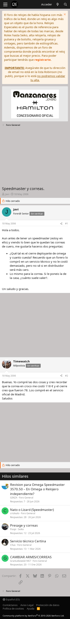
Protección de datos (47, 605)
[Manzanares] (35, 104)
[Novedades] (57, 4)
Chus (13, 545)
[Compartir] (61, 223)
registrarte (42, 60)
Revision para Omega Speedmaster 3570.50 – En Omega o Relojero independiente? (37, 489)
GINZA (13, 497)
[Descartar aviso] (64, 15)
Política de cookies (13, 608)
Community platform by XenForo (33, 615)
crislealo (14, 513)
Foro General (26, 497)
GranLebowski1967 (20, 561)
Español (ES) (12, 599)
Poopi (13, 529)
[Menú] (5, 4)
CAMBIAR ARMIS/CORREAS (31, 557)
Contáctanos (10, 605)
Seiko (21, 529)
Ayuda (30, 608)
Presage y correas (24, 525)
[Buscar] (65, 4)
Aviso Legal (26, 605)
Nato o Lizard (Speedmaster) (32, 509)
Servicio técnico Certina (28, 541)
